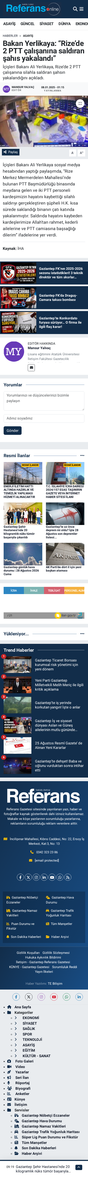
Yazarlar (22, 1072)
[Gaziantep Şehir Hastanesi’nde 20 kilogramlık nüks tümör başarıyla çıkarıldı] (23, 513)
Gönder (13, 430)
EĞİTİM (28, 1050)
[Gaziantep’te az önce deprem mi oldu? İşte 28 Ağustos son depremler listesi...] (65, 513)
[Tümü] (82, 455)
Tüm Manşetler (61, 924)
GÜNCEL (27, 23)
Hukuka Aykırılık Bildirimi (43, 957)
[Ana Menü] (81, 9)
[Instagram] (36, 877)
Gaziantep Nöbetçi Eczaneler (22, 900)
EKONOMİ (30, 1018)
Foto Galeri (24, 1061)
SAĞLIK (28, 1029)
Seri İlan (22, 1077)
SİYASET (47, 23)
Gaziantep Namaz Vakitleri (21, 913)
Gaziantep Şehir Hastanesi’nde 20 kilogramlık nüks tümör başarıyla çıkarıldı (19, 532)
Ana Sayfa (23, 1007)
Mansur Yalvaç (39, 348)
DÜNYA (64, 23)
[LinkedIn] (44, 877)
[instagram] (41, 997)
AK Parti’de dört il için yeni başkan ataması (63, 568)
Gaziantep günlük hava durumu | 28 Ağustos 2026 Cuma (21, 570)
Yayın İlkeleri (44, 972)
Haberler (10, 35)
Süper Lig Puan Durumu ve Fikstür (50, 1137)
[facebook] (16, 997)
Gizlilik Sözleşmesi (56, 953)
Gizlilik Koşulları (28, 953)
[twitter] (28, 997)
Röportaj (22, 1083)
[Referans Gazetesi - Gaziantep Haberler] (32, 9)
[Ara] (75, 9)
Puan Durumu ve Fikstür (20, 926)
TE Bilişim (55, 984)
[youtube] (54, 997)
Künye (20, 1099)
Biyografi (23, 1088)
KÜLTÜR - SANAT (36, 1056)
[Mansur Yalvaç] (14, 351)
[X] (28, 877)
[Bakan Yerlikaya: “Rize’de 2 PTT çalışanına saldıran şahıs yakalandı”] (44, 121)
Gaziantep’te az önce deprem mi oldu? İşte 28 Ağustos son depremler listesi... (62, 532)
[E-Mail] (31, 367)
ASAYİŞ (9, 23)
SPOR (27, 1034)
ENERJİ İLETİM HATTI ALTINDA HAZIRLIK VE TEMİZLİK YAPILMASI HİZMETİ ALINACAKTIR (19, 492)
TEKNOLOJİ (32, 1039)
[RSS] (67, 877)
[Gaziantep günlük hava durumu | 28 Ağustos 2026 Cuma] (23, 554)
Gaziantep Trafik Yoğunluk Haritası (60, 913)
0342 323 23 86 (47, 852)
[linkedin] (79, 997)
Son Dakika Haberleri (26, 937)
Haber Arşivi (60, 937)
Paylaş (13, 152)
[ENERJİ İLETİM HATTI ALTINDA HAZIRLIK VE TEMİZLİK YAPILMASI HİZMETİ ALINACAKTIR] (23, 473)
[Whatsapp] (59, 877)
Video (20, 1067)
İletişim (21, 1104)
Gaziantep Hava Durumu (60, 900)
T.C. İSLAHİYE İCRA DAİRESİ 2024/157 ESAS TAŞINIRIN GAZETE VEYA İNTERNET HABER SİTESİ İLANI (65, 492)
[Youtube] (52, 877)
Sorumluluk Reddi (64, 967)
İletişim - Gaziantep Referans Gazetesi (43, 962)
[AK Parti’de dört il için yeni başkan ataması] (65, 554)
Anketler (22, 1094)
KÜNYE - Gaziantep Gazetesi (29, 967)
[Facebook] (20, 877)
